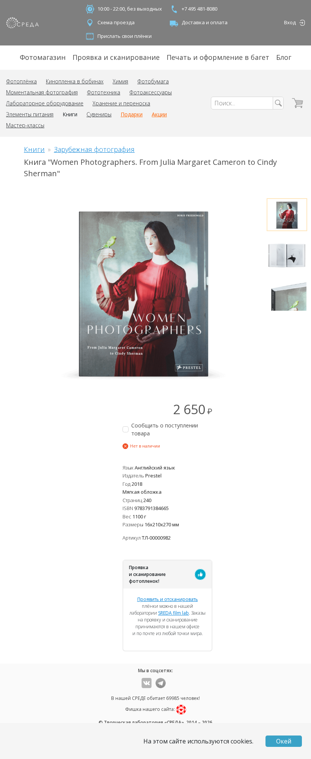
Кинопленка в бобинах (75, 81)
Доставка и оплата (205, 22)
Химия (120, 81)
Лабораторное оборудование (44, 103)
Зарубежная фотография (94, 149)
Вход (290, 22)
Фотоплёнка (21, 81)
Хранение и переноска (121, 103)
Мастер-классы (25, 125)
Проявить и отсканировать (167, 599)
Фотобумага (153, 81)
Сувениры (99, 114)
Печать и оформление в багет (217, 57)
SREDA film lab (173, 613)
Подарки (132, 114)
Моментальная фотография (42, 92)
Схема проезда (116, 22)
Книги (70, 114)
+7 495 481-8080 (199, 8)
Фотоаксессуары (150, 92)
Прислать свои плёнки (124, 36)
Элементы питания (29, 114)
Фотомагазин (43, 57)
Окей (283, 741)
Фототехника (103, 92)
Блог (283, 57)
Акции (159, 114)
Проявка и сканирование (116, 57)
